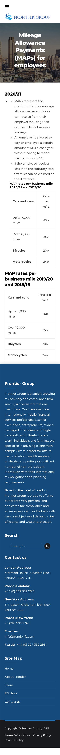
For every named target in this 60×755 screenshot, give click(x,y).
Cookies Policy (14, 740)
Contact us (12, 702)
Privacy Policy (42, 735)
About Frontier (15, 677)
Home (9, 668)
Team (9, 685)
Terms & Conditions (17, 735)
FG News (11, 693)
